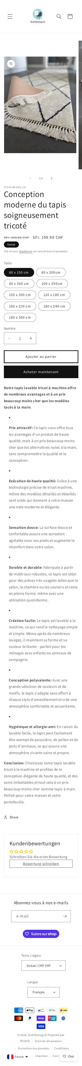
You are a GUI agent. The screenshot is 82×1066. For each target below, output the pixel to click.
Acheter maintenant (41, 371)
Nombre (10, 328)
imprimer (42, 1056)
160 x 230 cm (20, 306)
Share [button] (14, 817)
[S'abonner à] (64, 916)
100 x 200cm (52, 283)
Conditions (61, 1048)
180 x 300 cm (20, 317)
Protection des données (33, 1048)
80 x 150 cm (19, 272)
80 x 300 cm (19, 283)
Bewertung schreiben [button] (41, 863)
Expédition (26, 251)
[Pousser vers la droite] (51, 178)
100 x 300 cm (20, 294)
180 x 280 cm (54, 306)
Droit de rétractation (48, 1041)
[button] (10, 16)
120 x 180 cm (54, 294)
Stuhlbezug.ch (37, 1035)
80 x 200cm (51, 272)
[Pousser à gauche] (31, 178)
